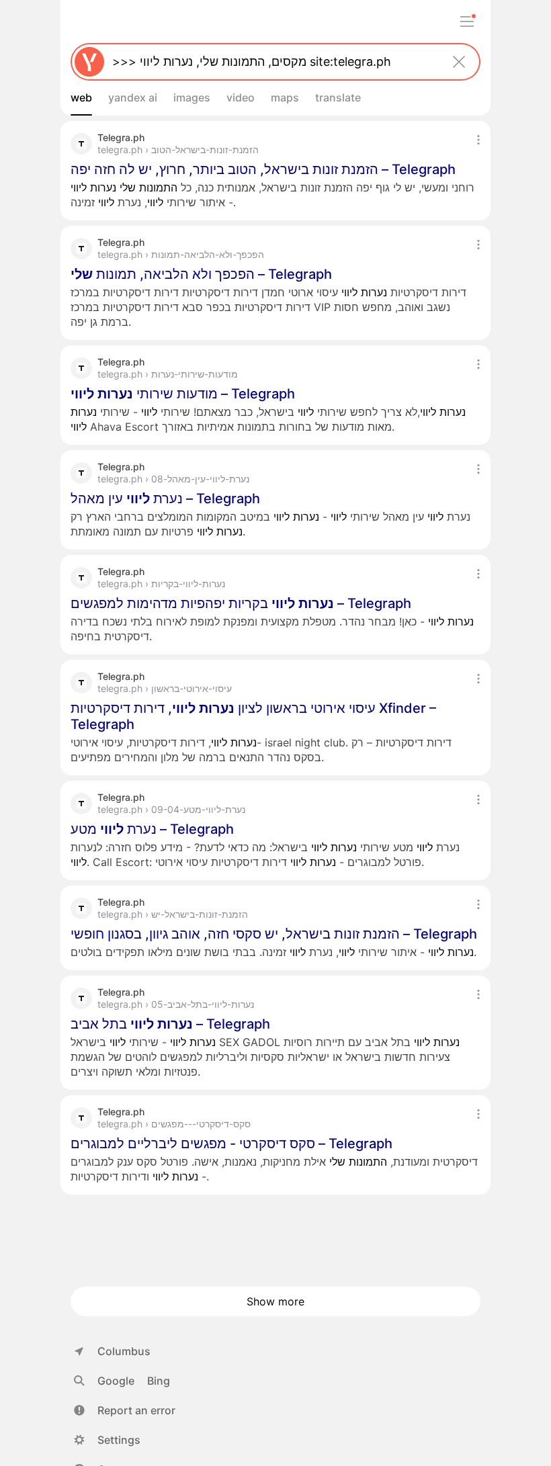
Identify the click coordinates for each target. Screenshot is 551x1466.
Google (115, 1380)
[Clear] (458, 61)
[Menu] (467, 21)
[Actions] (478, 140)
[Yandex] (89, 62)
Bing (158, 1380)
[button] (124, 1410)
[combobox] (272, 61)
